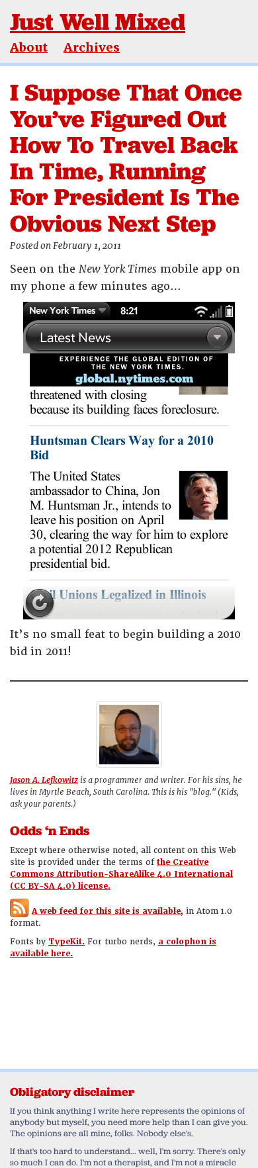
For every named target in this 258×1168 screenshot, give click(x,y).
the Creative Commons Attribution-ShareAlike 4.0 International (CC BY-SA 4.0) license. (121, 874)
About (29, 47)
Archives (92, 47)
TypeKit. (66, 941)
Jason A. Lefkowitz (44, 780)
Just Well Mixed (97, 21)
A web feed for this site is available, (107, 911)
